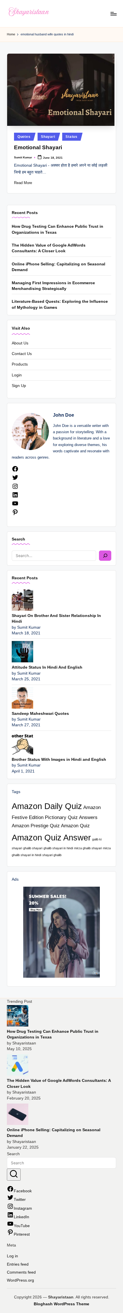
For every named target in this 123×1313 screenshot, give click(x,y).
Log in (12, 1256)
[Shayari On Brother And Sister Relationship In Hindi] (22, 600)
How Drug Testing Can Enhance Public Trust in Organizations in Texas (57, 229)
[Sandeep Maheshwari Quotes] (22, 697)
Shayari (48, 137)
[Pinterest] (15, 514)
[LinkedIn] (15, 497)
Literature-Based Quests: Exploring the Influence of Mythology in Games (60, 304)
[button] (14, 1175)
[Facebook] (15, 471)
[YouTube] (15, 505)
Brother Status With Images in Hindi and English (59, 759)
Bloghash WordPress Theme (61, 1304)
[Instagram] (15, 488)
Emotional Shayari (38, 147)
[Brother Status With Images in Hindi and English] (22, 743)
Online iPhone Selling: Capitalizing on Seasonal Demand (58, 267)
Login (17, 375)
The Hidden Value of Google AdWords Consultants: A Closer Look (49, 248)
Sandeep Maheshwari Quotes (40, 713)
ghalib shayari (32, 848)
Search (18, 539)
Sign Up (19, 386)
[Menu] (113, 13)
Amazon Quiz (75, 825)
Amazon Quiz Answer (51, 837)
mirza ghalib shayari (88, 848)
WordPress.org (20, 1280)
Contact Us (22, 354)
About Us (20, 343)
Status (71, 137)
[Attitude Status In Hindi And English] (22, 652)
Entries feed (18, 1264)
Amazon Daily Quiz (47, 806)
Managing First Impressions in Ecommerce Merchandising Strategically (53, 286)
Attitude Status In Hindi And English (47, 667)
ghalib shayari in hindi (58, 848)
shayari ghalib (51, 855)
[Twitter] (15, 479)
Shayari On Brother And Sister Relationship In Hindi (56, 619)
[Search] (105, 555)
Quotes (23, 137)
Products (20, 364)
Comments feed (21, 1272)
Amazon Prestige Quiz (36, 825)
